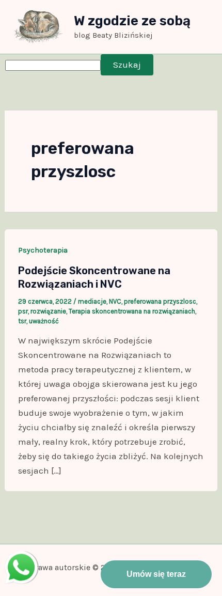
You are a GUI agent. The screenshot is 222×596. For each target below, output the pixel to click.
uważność (44, 321)
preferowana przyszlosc (160, 301)
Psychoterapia (43, 250)
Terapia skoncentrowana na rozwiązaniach (132, 311)
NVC (115, 301)
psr (23, 311)
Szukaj (127, 64)
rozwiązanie (48, 311)
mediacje (92, 301)
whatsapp (21, 558)
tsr (22, 321)
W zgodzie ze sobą (132, 21)
